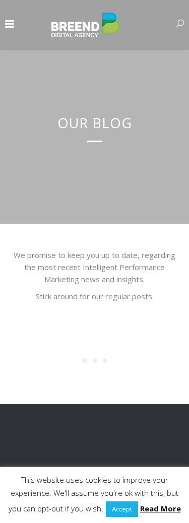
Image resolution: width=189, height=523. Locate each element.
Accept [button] (122, 508)
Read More (160, 508)
